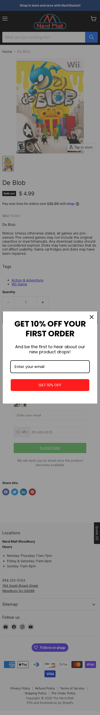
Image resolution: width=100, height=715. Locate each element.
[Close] (91, 317)
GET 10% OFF (50, 385)
